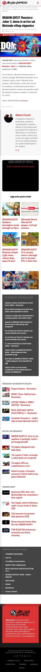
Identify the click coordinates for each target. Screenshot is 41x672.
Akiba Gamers (6, 8)
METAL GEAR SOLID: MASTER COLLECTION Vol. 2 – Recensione (24, 411)
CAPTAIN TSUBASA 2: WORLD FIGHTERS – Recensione (22, 403)
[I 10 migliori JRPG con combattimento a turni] (6, 465)
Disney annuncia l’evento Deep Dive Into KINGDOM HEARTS (23, 523)
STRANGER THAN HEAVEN (14, 554)
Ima (6, 331)
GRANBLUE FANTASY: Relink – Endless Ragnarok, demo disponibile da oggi (18, 352)
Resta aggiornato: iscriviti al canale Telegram (19, 35)
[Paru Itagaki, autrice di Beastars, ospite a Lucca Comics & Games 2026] (6, 505)
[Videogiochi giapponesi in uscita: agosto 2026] (20, 289)
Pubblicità (22, 664)
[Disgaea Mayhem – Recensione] (6, 391)
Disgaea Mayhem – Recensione (23, 388)
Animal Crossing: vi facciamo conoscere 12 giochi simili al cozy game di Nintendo (24, 474)
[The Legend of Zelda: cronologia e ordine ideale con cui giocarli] (6, 457)
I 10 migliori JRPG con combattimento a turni (20, 464)
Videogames (15, 8)
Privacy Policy (29, 660)
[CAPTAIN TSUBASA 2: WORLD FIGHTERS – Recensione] (6, 404)
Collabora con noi (13, 660)
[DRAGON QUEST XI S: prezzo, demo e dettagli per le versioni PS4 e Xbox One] (30, 245)
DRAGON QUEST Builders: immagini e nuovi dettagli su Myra (10, 223)
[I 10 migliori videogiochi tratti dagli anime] (6, 449)
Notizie (22, 8)
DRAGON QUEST (9, 106)
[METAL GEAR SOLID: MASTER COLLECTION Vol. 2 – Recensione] (6, 412)
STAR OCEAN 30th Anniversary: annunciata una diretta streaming (23, 532)
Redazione (34, 664)
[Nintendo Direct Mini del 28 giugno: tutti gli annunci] (30, 215)
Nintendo (28, 8)
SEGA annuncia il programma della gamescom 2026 (23, 515)
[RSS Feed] (14, 656)
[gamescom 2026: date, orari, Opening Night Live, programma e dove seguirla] (6, 494)
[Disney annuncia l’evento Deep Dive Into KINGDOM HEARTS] (6, 524)
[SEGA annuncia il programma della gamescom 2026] (6, 516)
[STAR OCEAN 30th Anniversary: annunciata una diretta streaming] (6, 532)
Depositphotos (29, 650)
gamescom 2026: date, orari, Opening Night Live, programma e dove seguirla (24, 494)
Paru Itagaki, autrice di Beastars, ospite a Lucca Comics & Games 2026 (24, 505)
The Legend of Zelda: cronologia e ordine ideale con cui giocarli (24, 456)
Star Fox (8, 558)
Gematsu (24, 100)
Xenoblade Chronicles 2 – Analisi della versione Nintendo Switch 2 (24, 419)
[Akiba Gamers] (15, 4)
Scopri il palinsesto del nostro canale (20, 166)
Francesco (8, 316)
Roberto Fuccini (8, 29)
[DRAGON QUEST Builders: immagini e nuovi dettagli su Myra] (11, 215)
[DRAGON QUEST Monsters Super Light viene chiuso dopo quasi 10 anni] (11, 245)
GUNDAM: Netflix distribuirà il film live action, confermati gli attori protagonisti (18, 324)
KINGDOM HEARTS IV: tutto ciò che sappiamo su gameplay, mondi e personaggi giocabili (24, 439)
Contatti (22, 668)
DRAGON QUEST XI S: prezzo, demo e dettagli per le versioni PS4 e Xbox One (29, 255)
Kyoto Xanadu (9, 580)
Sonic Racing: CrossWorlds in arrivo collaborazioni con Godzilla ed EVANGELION (18, 369)
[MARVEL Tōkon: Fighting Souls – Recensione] (6, 396)
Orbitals (8, 584)
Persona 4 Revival (11, 591)
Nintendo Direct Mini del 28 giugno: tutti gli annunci (29, 223)
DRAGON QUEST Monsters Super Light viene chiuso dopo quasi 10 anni (10, 255)
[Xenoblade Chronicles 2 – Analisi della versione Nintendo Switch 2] (6, 420)
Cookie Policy (10, 664)
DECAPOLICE (9, 588)
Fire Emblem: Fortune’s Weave (15, 561)
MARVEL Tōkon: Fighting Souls (15, 565)
